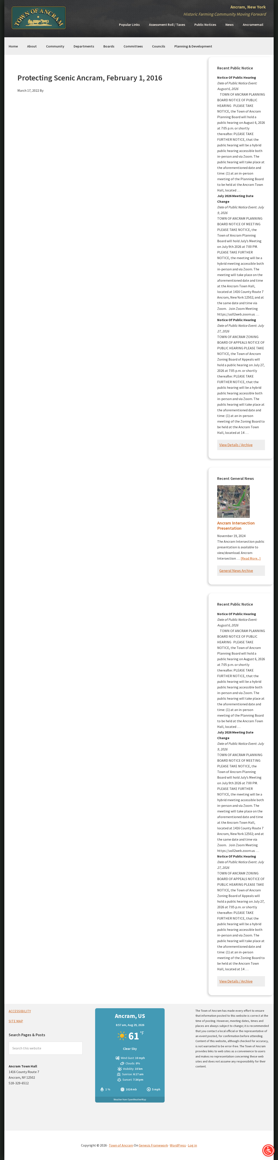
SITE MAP (16, 1021)
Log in (192, 1145)
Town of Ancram (121, 1145)
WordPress (178, 1145)
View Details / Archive (236, 445)
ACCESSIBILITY (20, 1011)
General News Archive (236, 570)
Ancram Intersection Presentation (236, 525)
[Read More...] (251, 558)
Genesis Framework (153, 1145)
